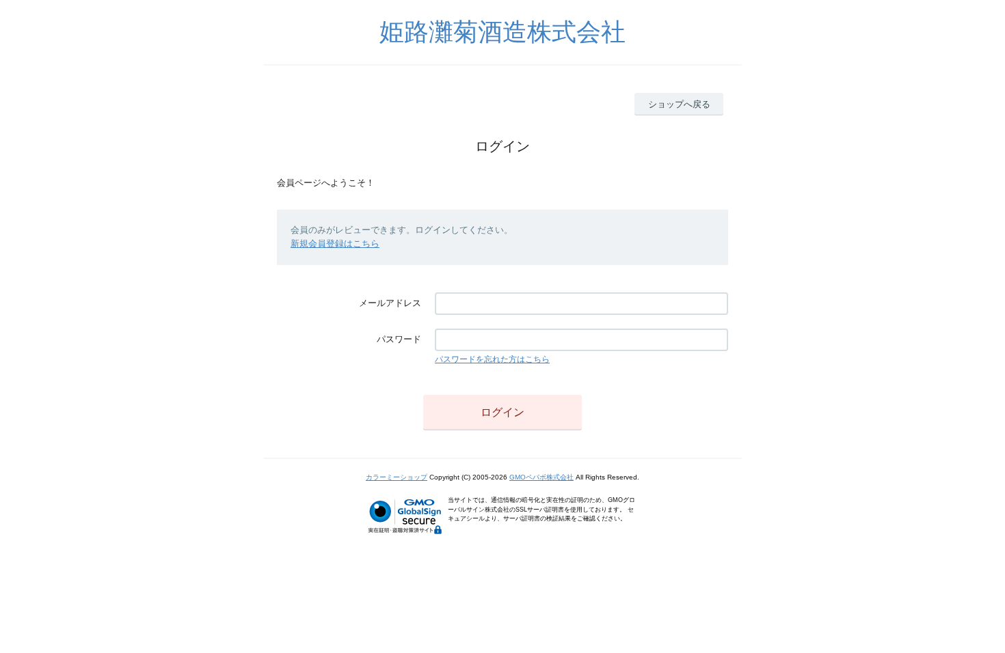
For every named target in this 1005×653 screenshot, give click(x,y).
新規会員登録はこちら (335, 243)
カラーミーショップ (396, 477)
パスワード (399, 339)
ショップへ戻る (679, 104)
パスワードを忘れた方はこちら (492, 359)
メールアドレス (390, 303)
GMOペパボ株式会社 (541, 477)
